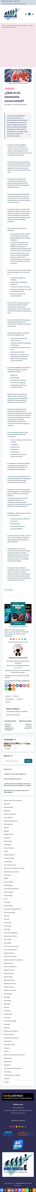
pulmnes (8, 702)
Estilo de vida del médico (11, 888)
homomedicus (8, 634)
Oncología (7, 1017)
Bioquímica (7, 838)
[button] (13, 714)
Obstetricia (7, 1011)
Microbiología (8, 994)
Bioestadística (8, 824)
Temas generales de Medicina (13, 1068)
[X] (10, 685)
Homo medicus (9, 589)
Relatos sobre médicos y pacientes (14, 1055)
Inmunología (7, 943)
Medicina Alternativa (10, 956)
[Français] (14, 743)
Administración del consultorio (13, 800)
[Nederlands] (10, 743)
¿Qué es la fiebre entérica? (13, 779)
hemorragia (13, 528)
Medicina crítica (8, 963)
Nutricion (6, 1007)
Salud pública (8, 1061)
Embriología (7, 875)
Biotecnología (8, 841)
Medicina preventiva (10, 983)
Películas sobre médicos (11, 1031)
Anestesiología (8, 807)
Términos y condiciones (18, 1113)
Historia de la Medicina (10, 933)
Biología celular (8, 834)
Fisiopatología (8, 905)
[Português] (26, 743)
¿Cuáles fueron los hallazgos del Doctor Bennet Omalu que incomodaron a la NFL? (17, 784)
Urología (6, 1082)
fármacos (27, 286)
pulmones (10, 398)
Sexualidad (7, 1065)
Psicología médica (9, 1044)
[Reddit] (13, 685)
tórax (25, 506)
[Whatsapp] (6, 689)
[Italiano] (19, 743)
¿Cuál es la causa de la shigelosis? (15, 774)
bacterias (13, 326)
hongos (9, 493)
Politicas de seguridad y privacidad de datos (18, 1110)
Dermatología (8, 861)
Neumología (10, 88)
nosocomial (19, 699)
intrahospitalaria (10, 699)
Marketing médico (9, 953)
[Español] (5, 745)
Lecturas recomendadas (11, 946)
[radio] (14, 668)
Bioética (6, 827)
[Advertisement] (18, 46)
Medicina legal (8, 977)
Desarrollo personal (10, 865)
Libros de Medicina (18, 1108)
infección (16, 696)
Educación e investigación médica (14, 868)
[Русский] (29, 743)
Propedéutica (8, 1041)
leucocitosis (10, 504)
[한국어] (24, 743)
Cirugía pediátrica (9, 855)
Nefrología (7, 997)
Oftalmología (8, 1014)
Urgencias (7, 1078)
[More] (13, 689)
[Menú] (33, 14)
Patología (7, 1024)
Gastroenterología (9, 912)
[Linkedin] (17, 685)
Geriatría (6, 919)
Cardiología (7, 844)
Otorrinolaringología (10, 1021)
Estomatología (8, 892)
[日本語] (22, 743)
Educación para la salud (11, 872)
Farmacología (8, 895)
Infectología (7, 939)
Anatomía (7, 804)
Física (5, 899)
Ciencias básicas (9, 848)
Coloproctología (9, 858)
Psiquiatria (7, 1048)
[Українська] (7, 745)
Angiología (7, 811)
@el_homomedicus (18, 630)
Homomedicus (9, 636)
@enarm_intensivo (10, 631)
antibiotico (8, 696)
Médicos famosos (9, 987)
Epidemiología (8, 885)
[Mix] (28, 685)
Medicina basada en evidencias (13, 960)
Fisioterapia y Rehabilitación (12, 909)
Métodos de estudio (10, 990)
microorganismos (22, 303)
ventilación (13, 244)
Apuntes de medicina (10, 814)
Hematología (8, 926)
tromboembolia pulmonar (17, 526)
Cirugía (6, 851)
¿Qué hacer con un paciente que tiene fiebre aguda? (16, 791)
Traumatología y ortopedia (12, 1075)
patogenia (27, 320)
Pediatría (6, 1028)
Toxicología (7, 1072)
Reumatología (8, 1058)
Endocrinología (8, 882)
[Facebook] (6, 685)
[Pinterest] (20, 685)
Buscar (7, 756)
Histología (7, 929)
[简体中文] (7, 743)
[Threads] (10, 689)
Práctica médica (9, 1034)
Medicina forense (9, 970)
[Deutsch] (17, 743)
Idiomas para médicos (10, 936)
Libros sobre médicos (10, 950)
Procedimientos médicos (11, 1038)
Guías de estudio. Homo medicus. (18, 626)
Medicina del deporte (10, 966)
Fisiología (7, 902)
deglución (22, 382)
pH (18, 409)
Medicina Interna (9, 973)
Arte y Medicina (8, 817)
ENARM (6, 878)
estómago (28, 324)
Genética (6, 916)
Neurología (7, 1004)
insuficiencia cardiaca (16, 518)
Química (6, 1051)
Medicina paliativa (9, 980)
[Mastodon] (24, 685)
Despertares (8, 769)
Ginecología (7, 922)
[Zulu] (10, 745)
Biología (6, 831)
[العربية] (5, 743)
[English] (12, 743)
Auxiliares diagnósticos (11, 821)
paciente (21, 246)
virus (19, 493)
